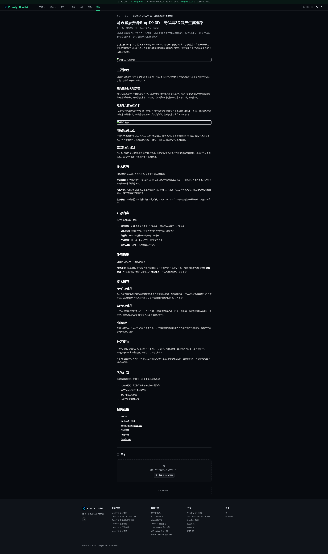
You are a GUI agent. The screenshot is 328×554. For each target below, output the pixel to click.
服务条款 (190, 524)
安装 (41, 7)
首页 (118, 16)
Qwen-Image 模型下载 (160, 527)
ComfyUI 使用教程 (119, 524)
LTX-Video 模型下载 (159, 531)
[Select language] (317, 7)
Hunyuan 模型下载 (158, 524)
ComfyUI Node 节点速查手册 (124, 516)
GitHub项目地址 (128, 421)
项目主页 (125, 435)
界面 (52, 7)
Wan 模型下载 (157, 520)
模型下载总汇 (156, 513)
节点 (62, 7)
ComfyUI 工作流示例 (120, 527)
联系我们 (229, 516)
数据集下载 (126, 439)
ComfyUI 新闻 (193, 520)
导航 (90, 7)
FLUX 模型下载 (157, 516)
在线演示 (125, 430)
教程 (73, 7)
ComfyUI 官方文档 (186, 2)
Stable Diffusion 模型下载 (161, 534)
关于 (227, 513)
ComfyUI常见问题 (194, 513)
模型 (82, 7)
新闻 (98, 7)
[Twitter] (84, 519)
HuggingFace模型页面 (131, 425)
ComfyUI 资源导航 (119, 531)
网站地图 (190, 531)
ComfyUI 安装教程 (119, 513)
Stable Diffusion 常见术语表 (198, 516)
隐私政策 (190, 527)
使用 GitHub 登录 (165, 475)
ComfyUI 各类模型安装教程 (123, 520)
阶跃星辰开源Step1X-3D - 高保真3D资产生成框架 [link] (153, 16)
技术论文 (125, 416)
